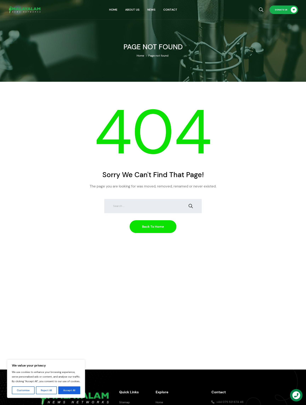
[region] (46, 379)
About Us (132, 10)
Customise (23, 390)
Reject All (46, 390)
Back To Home (153, 226)
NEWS (151, 10)
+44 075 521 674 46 (229, 402)
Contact (170, 10)
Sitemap (124, 402)
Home (113, 10)
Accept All (69, 390)
